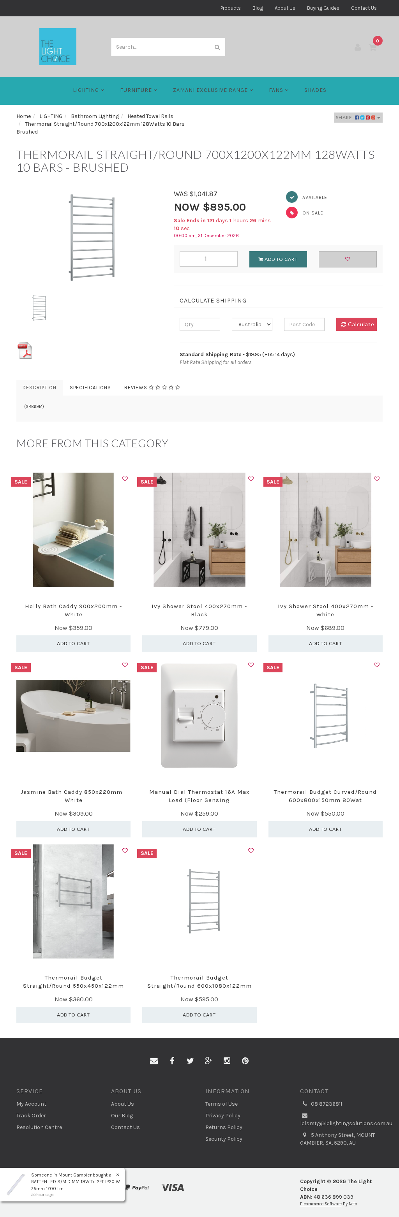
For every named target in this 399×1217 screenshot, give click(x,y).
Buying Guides (323, 8)
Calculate (360, 324)
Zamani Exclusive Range (211, 90)
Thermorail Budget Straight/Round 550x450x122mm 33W (73, 985)
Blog (257, 8)
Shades (315, 90)
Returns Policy (223, 1127)
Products (231, 8)
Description (39, 387)
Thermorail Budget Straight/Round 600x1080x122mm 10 (199, 985)
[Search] (217, 47)
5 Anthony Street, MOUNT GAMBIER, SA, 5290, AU (337, 1139)
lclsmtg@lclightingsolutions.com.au (341, 1123)
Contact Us (364, 8)
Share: (345, 117)
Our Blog (122, 1115)
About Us (285, 8)
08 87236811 (326, 1104)
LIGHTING (87, 90)
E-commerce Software (321, 1203)
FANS (277, 90)
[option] (89, 237)
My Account (31, 1104)
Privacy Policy (222, 1115)
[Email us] (154, 1061)
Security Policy (223, 1139)
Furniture (137, 90)
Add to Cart (280, 259)
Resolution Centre (39, 1127)
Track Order (31, 1115)
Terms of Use (221, 1104)
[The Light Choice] (57, 46)
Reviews (136, 387)
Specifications (90, 387)
